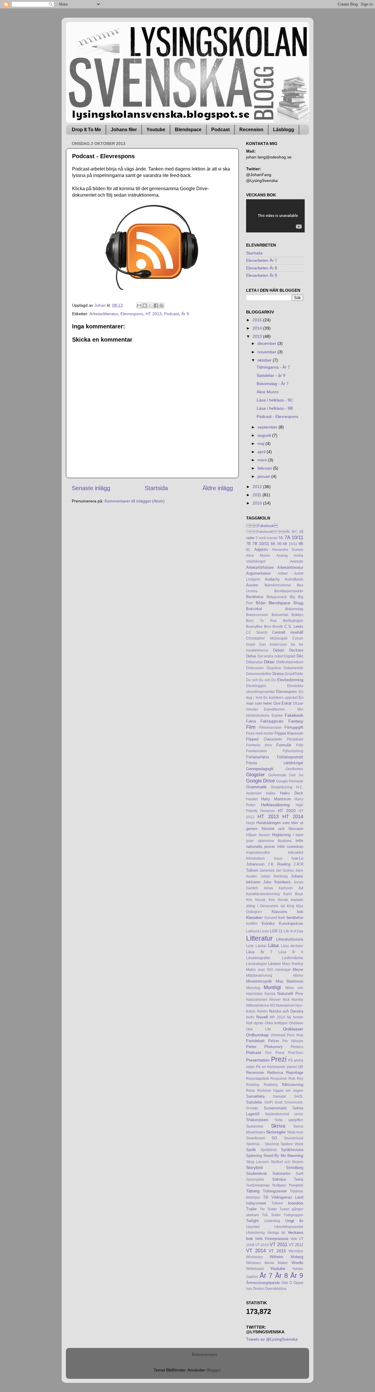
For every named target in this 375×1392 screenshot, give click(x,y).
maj (261, 443)
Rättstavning (292, 1084)
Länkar (261, 946)
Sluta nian (295, 1132)
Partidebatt (255, 1041)
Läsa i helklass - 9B (275, 408)
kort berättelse (290, 917)
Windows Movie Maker (267, 1263)
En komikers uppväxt (280, 697)
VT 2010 (262, 1245)
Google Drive (260, 781)
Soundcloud (293, 1138)
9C (248, 549)
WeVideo (296, 1251)
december (267, 343)
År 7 (266, 1275)
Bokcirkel (254, 609)
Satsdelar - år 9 (271, 375)
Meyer (298, 969)
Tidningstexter (275, 1191)
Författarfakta (257, 757)
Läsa (273, 945)
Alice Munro (268, 391)
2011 (257, 494)
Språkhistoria (292, 1150)
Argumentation (258, 573)
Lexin (264, 931)
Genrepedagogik (260, 769)
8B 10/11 (290, 544)
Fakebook (294, 715)
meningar (283, 969)
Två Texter (271, 1215)
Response (278, 1078)
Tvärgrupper (293, 1215)
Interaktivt (295, 852)
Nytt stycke (254, 1023)
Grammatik (256, 786)
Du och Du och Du (261, 680)
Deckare (296, 650)
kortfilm (252, 923)
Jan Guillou (285, 870)
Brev (267, 626)
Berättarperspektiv (288, 591)
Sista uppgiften (289, 1120)
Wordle (297, 1263)
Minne (298, 975)
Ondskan (296, 1023)
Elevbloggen (256, 686)
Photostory (273, 1047)
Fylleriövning (293, 751)
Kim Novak (255, 900)
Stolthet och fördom (287, 1162)
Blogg (298, 603)
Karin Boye (293, 894)
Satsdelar (254, 1102)
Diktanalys (254, 662)
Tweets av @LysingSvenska (272, 1339)
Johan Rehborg (274, 876)
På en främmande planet (276, 1067)
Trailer (251, 1209)
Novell (262, 1017)
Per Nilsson (292, 1041)
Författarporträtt (290, 757)
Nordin (262, 1011)
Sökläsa (279, 1179)
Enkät (287, 703)
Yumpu (297, 1268)
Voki (293, 1239)
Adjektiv (261, 549)
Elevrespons (131, 313)
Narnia (270, 994)
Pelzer (273, 1041)
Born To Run (261, 620)
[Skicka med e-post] (139, 305)
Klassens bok (288, 912)
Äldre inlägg (217, 488)
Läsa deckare (292, 946)
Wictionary (254, 1257)
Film (250, 727)
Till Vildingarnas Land (283, 1197)
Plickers (297, 1047)
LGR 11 (276, 931)
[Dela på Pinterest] (161, 305)
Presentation (258, 1060)
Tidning (253, 1191)
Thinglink (296, 1185)
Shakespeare (257, 1120)
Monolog (253, 988)
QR (300, 1067)
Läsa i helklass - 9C (275, 400)
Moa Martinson (289, 981)
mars (263, 460)
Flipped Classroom (264, 739)
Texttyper (279, 1185)
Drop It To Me (86, 129)
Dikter (269, 661)
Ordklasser (293, 1029)
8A (273, 543)
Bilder (260, 603)
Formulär (283, 745)
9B (301, 543)
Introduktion (255, 858)
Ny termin (295, 1017)
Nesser (275, 999)
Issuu (278, 858)
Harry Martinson (276, 799)
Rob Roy (296, 1078)
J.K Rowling (279, 864)
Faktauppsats (272, 721)
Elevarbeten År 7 (261, 260)
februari (265, 468)
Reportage (294, 1072)
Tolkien (277, 1203)
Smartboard (255, 1138)
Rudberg (271, 1084)
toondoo (295, 1203)
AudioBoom (293, 579)
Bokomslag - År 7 (273, 383)
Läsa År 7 (259, 952)
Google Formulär (289, 781)
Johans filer (124, 129)
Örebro (258, 1288)
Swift (299, 1173)
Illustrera (285, 841)
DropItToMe (294, 674)
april (262, 451)
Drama (278, 673)
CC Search (256, 632)
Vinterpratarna (276, 1238)
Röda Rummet (258, 1090)
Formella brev (259, 745)
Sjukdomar (254, 1126)
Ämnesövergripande (263, 1282)
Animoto (296, 561)
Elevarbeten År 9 (261, 275)
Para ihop (295, 1035)
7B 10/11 (260, 543)
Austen (252, 585)
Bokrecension (257, 615)
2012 (258, 486)
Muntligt (272, 987)
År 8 (281, 1275)
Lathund (252, 931)
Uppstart (253, 1227)
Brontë (277, 626)
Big (292, 597)
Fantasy (295, 721)
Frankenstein (256, 751)
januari (264, 476)
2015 (258, 320)
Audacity (272, 579)
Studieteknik (256, 1173)
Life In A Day (293, 931)
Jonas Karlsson (278, 888)
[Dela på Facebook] (156, 305)
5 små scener (266, 538)
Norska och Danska (286, 1011)
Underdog (272, 1221)
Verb (258, 1238)
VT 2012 (296, 1245)
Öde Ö (287, 1283)
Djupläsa (274, 668)
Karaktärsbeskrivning (263, 894)
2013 (258, 336)
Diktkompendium (289, 662)
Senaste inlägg (91, 488)
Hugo (250, 823)
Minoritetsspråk (259, 981)
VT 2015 (277, 1250)
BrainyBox (254, 626)
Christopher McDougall (266, 638)
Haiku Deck (291, 793)
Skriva (278, 1126)
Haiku (270, 793)
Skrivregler (276, 1132)
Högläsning (281, 835)
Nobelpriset (285, 1005)
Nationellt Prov (290, 993)
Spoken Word (292, 1144)
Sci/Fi (268, 1102)
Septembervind (277, 1114)
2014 (258, 328)
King (290, 906)
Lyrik (250, 946)
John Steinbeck (277, 882)
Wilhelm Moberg (286, 1257)
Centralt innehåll (287, 632)
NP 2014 (277, 1017)
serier (298, 1114)
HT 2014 (292, 816)
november (267, 352)
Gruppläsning (281, 787)
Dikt (299, 656)
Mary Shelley (292, 964)
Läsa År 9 (290, 952)
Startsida (156, 488)
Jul (300, 888)
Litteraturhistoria (289, 939)
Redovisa (275, 1072)
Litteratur (259, 938)
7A (280, 538)
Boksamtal (280, 615)
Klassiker (254, 917)
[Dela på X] (150, 305)
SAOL (298, 1096)
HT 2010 (287, 810)
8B (279, 544)
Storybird (254, 1167)
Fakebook (262, 526)
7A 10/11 (293, 537)
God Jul (296, 775)
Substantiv (281, 1173)
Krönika (268, 923)
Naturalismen (256, 999)
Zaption (252, 1276)
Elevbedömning (290, 680)
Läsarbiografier (258, 958)
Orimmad (278, 1035)
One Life (258, 1029)
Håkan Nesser (258, 835)
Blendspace (188, 129)
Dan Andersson (273, 644)
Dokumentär (293, 668)
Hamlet (252, 799)
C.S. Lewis (294, 626)
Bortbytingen (293, 620)
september (268, 427)
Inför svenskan (290, 846)
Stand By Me (274, 1155)
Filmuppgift (293, 727)
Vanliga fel (276, 1232)
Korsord (271, 917)
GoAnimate (277, 775)
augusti (265, 435)
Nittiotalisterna (257, 1005)
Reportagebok (257, 1078)
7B (248, 543)
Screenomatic (275, 1108)
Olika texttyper (276, 1023)
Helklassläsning (275, 804)
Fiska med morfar (260, 733)
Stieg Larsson (257, 1162)
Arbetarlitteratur (103, 313)
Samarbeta (255, 1096)
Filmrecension (270, 727)
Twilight (252, 1221)
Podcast (220, 129)
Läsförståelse (292, 958)
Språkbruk (268, 1150)
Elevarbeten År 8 (261, 268)
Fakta (251, 721)
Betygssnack (277, 597)
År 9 (185, 313)
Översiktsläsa (275, 1288)
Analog (282, 555)
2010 (258, 503)
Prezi (279, 1059)
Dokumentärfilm (258, 674)
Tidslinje (296, 1191)
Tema (298, 1179)
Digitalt (289, 656)
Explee (277, 715)
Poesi (279, 1052)
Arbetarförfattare (260, 567)
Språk (251, 1150)
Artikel (283, 573)
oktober (265, 360)
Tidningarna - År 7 (273, 367)
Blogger (214, 1370)
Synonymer (255, 1179)
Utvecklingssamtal (288, 1227)
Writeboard (255, 1268)
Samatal (279, 1096)
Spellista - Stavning (262, 1144)
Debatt (278, 650)
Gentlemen (294, 769)
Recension (251, 129)
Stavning (295, 1155)
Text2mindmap (258, 1185)
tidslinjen (253, 1197)
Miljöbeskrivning (259, 975)
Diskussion (255, 668)
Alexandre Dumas (287, 549)
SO (274, 1138)
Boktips (297, 615)
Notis (250, 1017)
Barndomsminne (278, 585)
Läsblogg (283, 129)
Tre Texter (268, 1209)
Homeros (267, 811)
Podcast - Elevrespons (277, 416)
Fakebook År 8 (271, 532)
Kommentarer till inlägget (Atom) (135, 501)
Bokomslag (294, 609)
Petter (251, 1047)
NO (272, 1005)
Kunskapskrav (291, 923)
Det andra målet (270, 656)
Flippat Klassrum (289, 733)
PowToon (295, 1052)
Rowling (252, 1084)
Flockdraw (295, 739)
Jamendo (267, 870)
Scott (278, 1102)
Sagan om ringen (288, 1090)
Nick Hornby (293, 999)
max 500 (265, 969)
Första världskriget (274, 763)
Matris (251, 969)
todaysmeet (256, 1203)
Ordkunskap (257, 1034)
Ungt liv (294, 1220)
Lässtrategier (256, 964)
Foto (299, 745)
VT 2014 (256, 1250)
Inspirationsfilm (258, 852)
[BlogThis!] (145, 305)
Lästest (274, 963)
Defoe (251, 656)
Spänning (254, 1155)
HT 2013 (154, 313)
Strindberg (294, 1167)
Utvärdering (255, 1232)
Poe (268, 1052)
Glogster (255, 774)
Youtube (155, 129)
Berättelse (254, 597)
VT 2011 (278, 1244)
